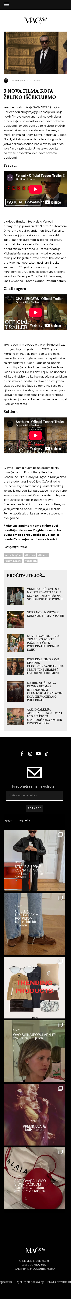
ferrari (31, 555)
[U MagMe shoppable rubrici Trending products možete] (34, 987)
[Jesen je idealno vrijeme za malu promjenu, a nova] (34, 1051)
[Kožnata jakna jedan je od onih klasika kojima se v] (34, 861)
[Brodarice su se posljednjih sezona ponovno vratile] (34, 924)
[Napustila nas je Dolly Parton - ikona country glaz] (34, 1115)
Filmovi (44, 555)
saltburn (32, 560)
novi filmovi (14, 560)
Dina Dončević (17, 80)
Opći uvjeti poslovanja (30, 1282)
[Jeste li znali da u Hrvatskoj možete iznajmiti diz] (34, 1178)
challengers (14, 555)
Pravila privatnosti (59, 1282)
